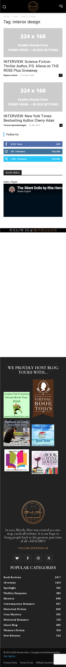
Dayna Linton (10, 75)
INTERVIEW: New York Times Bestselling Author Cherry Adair (29, 118)
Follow (56, 151)
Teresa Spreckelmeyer (15, 125)
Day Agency (9, 656)
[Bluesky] (17, 558)
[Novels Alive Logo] (33, 6)
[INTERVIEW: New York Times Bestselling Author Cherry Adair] (33, 96)
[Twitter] (49, 558)
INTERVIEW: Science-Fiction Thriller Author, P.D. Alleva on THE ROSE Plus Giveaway (31, 66)
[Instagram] (38, 558)
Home (7, 16)
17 (61, 75)
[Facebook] (27, 558)
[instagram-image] (18, 246)
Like (58, 144)
